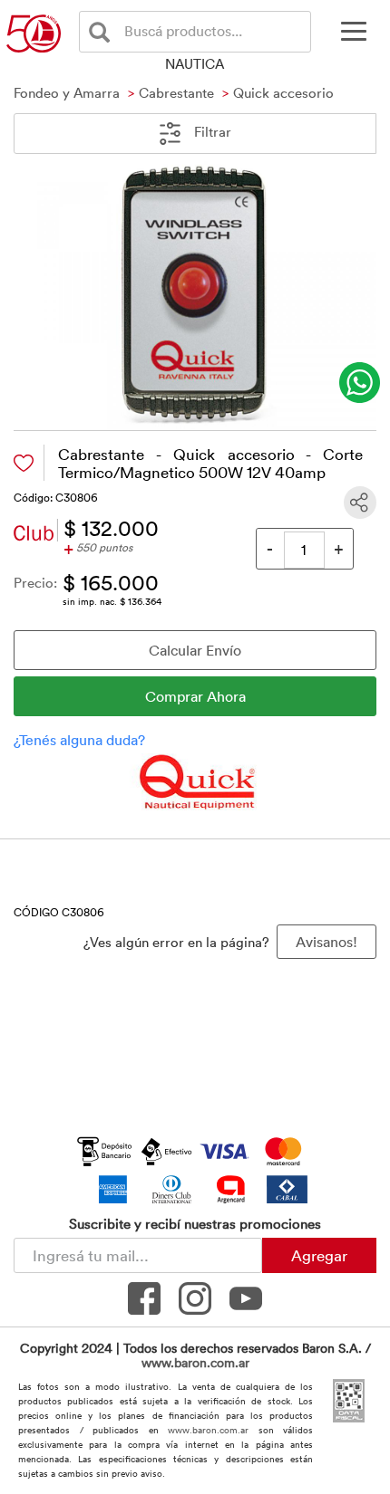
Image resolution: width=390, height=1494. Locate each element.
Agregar (319, 1255)
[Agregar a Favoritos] (24, 463)
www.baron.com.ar (195, 1362)
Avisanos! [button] (326, 942)
